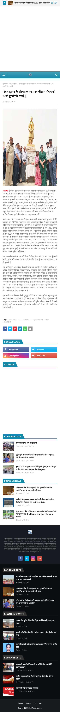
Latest (47, 319)
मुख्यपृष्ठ (5, 84)
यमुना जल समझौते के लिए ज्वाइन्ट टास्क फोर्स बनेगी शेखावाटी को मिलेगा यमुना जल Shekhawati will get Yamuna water (36, 514)
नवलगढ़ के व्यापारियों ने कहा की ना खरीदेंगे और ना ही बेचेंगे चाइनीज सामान (34, 665)
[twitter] (44, 349)
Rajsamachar (10, 101)
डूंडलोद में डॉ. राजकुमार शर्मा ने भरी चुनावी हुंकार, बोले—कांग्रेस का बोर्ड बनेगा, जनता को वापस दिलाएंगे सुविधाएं (36, 468)
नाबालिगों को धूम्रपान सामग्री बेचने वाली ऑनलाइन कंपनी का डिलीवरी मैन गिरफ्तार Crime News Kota (35, 500)
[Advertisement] (30, 39)
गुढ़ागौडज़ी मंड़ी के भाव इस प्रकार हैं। (27, 688)
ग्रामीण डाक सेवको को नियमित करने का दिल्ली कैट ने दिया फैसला (34, 677)
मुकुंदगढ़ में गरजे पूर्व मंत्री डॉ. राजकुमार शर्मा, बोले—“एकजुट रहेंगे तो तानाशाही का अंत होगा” (35, 456)
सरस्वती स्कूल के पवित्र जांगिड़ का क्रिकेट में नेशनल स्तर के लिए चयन (36, 645)
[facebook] (16, 349)
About (28, 703)
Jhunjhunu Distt (37, 319)
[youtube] (44, 355)
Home (20, 703)
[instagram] (16, 355)
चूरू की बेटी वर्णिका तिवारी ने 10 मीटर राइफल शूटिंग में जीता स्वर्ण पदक (36, 633)
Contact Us (38, 703)
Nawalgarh (13, 84)
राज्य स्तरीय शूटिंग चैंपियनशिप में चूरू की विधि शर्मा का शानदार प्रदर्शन (35, 621)
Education (12, 319)
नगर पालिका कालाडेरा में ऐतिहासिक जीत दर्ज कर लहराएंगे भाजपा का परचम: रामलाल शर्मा (36, 577)
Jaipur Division (23, 319)
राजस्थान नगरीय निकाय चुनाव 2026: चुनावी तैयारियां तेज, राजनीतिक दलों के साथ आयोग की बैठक (34, 488)
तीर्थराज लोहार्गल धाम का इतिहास (26, 443)
